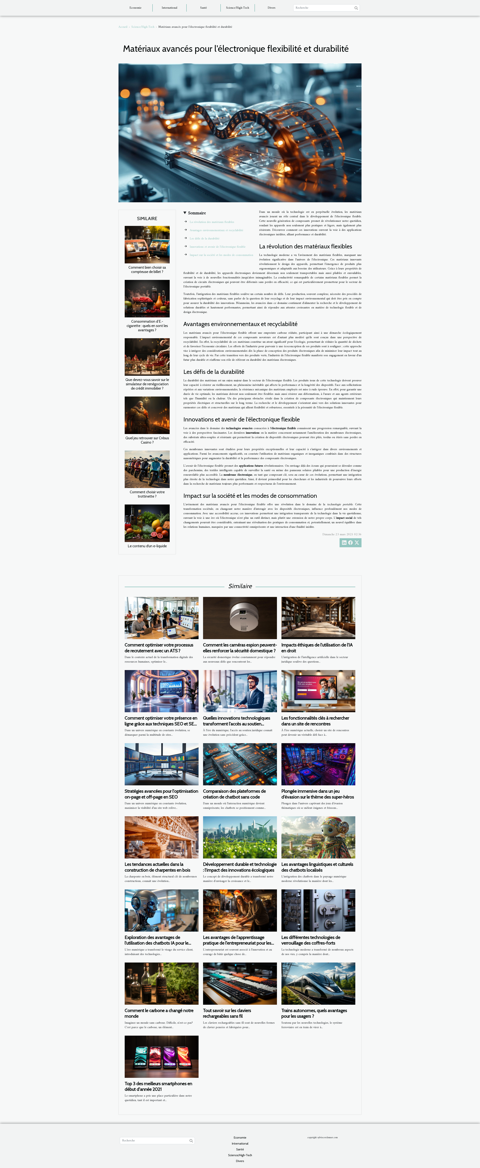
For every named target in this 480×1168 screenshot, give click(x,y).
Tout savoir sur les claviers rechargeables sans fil (227, 1013)
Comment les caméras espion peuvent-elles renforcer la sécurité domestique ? (240, 647)
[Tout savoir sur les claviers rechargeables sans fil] (240, 983)
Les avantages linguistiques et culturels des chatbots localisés (317, 867)
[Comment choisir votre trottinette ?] (147, 469)
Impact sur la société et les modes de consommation (221, 255)
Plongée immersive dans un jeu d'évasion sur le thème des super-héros (317, 793)
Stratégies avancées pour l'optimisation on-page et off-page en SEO (161, 793)
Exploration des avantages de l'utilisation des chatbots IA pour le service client (156, 943)
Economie (135, 7)
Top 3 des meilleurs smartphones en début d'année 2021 (158, 1086)
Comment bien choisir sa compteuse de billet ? (147, 269)
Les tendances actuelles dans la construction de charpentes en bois (157, 867)
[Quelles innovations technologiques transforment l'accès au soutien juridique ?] (240, 691)
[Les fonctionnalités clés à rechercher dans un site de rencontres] (318, 691)
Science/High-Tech (237, 7)
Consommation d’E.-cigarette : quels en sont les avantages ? (147, 325)
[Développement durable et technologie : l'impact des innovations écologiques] (240, 837)
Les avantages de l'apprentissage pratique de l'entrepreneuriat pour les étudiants (237, 943)
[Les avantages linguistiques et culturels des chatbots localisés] (318, 837)
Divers (271, 7)
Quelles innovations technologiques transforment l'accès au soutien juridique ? (236, 723)
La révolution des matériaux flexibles (212, 222)
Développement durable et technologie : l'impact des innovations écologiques (240, 867)
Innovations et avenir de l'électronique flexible (217, 247)
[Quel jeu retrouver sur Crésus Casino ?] (147, 415)
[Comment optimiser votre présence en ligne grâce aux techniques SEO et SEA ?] (162, 691)
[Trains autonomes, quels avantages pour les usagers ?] (318, 983)
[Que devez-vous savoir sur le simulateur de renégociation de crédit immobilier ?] (147, 356)
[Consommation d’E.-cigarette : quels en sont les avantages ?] (147, 298)
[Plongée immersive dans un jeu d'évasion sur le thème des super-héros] (318, 764)
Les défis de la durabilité (204, 238)
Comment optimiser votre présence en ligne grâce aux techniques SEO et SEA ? (161, 723)
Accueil (122, 27)
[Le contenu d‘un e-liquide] (147, 523)
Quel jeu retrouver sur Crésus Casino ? (147, 440)
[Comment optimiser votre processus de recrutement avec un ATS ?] (162, 618)
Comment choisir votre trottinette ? (147, 494)
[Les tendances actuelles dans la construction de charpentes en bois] (162, 837)
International (169, 7)
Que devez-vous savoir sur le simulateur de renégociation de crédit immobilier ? (147, 384)
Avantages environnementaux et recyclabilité (216, 230)
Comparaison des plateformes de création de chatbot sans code (234, 793)
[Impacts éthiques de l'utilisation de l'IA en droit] (318, 618)
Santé (203, 7)
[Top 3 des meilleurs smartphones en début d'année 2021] (162, 1056)
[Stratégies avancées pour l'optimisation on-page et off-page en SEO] (162, 764)
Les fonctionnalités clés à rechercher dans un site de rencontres (315, 720)
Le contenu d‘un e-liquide (147, 546)
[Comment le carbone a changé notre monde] (162, 983)
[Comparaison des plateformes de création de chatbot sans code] (240, 764)
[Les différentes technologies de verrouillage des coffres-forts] (318, 910)
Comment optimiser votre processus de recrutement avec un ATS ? (159, 647)
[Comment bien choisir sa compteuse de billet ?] (147, 244)
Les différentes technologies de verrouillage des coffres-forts (310, 940)
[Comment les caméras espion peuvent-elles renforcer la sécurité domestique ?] (240, 618)
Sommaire (197, 213)
